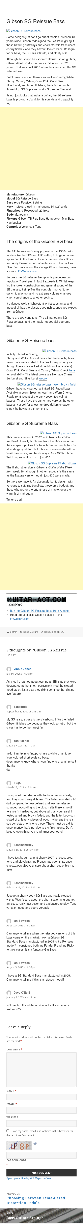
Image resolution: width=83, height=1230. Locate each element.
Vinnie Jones (22, 669)
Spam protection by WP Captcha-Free (28, 1178)
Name (11, 1091)
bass (47, 632)
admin (13, 632)
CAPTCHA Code (16, 1160)
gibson (55, 632)
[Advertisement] (41, 148)
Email (11, 1104)
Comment (14, 1049)
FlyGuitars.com (27, 271)
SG (62, 632)
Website (12, 1117)
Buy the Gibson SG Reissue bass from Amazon (40, 611)
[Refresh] (35, 1143)
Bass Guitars (30, 632)
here (72, 370)
